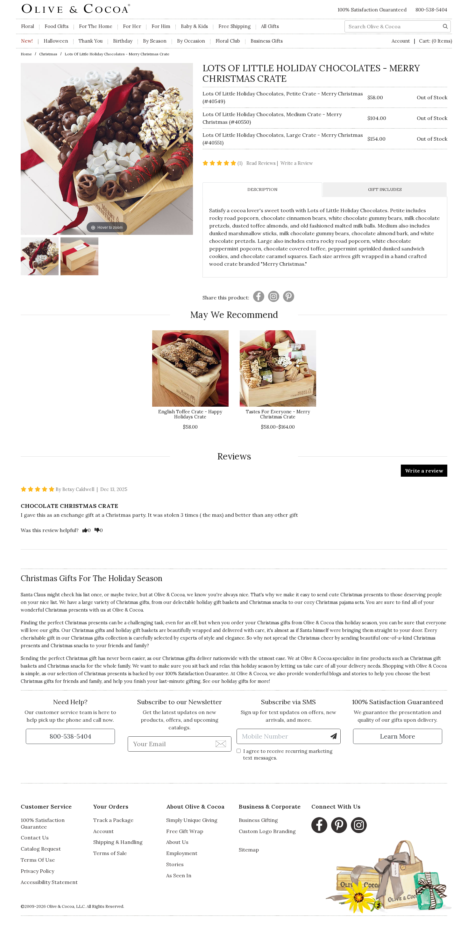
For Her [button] (132, 26)
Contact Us (35, 837)
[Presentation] (258, 296)
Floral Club (228, 41)
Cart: (435, 41)
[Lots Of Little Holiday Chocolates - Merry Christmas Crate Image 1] (40, 257)
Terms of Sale (110, 853)
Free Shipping (234, 26)
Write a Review (296, 163)
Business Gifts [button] (267, 41)
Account (401, 41)
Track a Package (113, 820)
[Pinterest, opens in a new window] (339, 825)
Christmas (48, 54)
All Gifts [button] (270, 26)
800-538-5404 (431, 10)
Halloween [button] (56, 41)
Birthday (122, 41)
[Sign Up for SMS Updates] (333, 736)
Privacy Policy (37, 871)
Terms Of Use (38, 860)
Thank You (91, 41)
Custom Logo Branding (267, 831)
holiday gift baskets (137, 630)
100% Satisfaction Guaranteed (372, 10)
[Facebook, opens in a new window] (319, 825)
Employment (181, 853)
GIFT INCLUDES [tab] (385, 189)
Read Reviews (262, 163)
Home (26, 54)
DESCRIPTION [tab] (262, 189)
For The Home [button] (95, 26)
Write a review (424, 470)
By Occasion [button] (191, 41)
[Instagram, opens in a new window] (359, 825)
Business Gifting (258, 820)
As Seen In (178, 875)
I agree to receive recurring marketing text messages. (287, 754)
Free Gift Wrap (184, 831)
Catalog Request (41, 848)
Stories (175, 864)
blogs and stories (348, 674)
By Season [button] (155, 41)
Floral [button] (27, 26)
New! (27, 41)
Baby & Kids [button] (194, 26)
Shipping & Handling (118, 842)
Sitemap (249, 849)
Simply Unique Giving (191, 820)
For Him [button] (161, 26)
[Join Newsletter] (220, 743)
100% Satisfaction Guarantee (43, 823)
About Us (177, 842)
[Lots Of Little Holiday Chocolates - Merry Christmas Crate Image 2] (79, 257)
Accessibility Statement (49, 882)
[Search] (445, 26)
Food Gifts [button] (56, 26)
